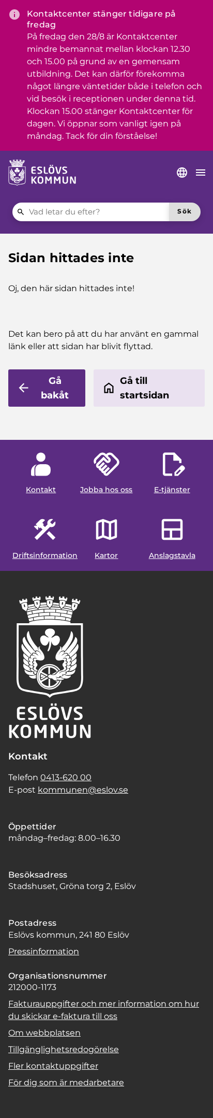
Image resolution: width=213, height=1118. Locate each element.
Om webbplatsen (44, 1033)
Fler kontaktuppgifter (53, 1066)
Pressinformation (43, 951)
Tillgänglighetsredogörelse (63, 1049)
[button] (20, 1097)
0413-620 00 (66, 777)
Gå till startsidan (144, 388)
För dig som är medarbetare (66, 1082)
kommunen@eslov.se (83, 790)
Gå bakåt (55, 388)
